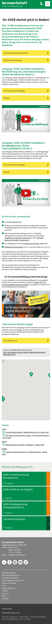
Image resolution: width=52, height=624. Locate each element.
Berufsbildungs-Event (11, 575)
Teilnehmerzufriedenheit (13, 247)
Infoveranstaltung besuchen (15, 53)
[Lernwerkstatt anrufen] (41, 3)
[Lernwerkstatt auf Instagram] (15, 563)
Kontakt (5, 599)
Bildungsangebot (9, 573)
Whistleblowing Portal (15, 619)
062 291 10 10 (13, 547)
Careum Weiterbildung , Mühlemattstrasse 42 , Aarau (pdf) (27, 432)
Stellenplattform (9, 588)
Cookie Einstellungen (38, 617)
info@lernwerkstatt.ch (16, 555)
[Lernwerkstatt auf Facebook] (9, 563)
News (4, 596)
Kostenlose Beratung (12, 60)
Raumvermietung (9, 583)
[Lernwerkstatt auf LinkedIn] (4, 563)
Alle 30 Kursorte (10, 340)
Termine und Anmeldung (14, 91)
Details (6, 98)
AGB (3, 619)
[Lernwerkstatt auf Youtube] (20, 563)
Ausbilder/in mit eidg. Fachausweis (18, 238)
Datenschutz (24, 617)
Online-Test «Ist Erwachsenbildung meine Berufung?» (24, 283)
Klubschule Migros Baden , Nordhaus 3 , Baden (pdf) (24, 445)
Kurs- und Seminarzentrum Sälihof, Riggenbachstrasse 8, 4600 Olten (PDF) (24, 353)
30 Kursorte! (7, 609)
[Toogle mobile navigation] (47, 3)
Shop (4, 586)
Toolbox (5, 591)
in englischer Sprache (30, 243)
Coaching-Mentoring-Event (12, 580)
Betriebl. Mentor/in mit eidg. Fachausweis (24, 239)
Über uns (5, 593)
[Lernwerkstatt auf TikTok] (26, 563)
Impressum (13, 617)
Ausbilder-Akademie (10, 578)
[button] (50, 375)
